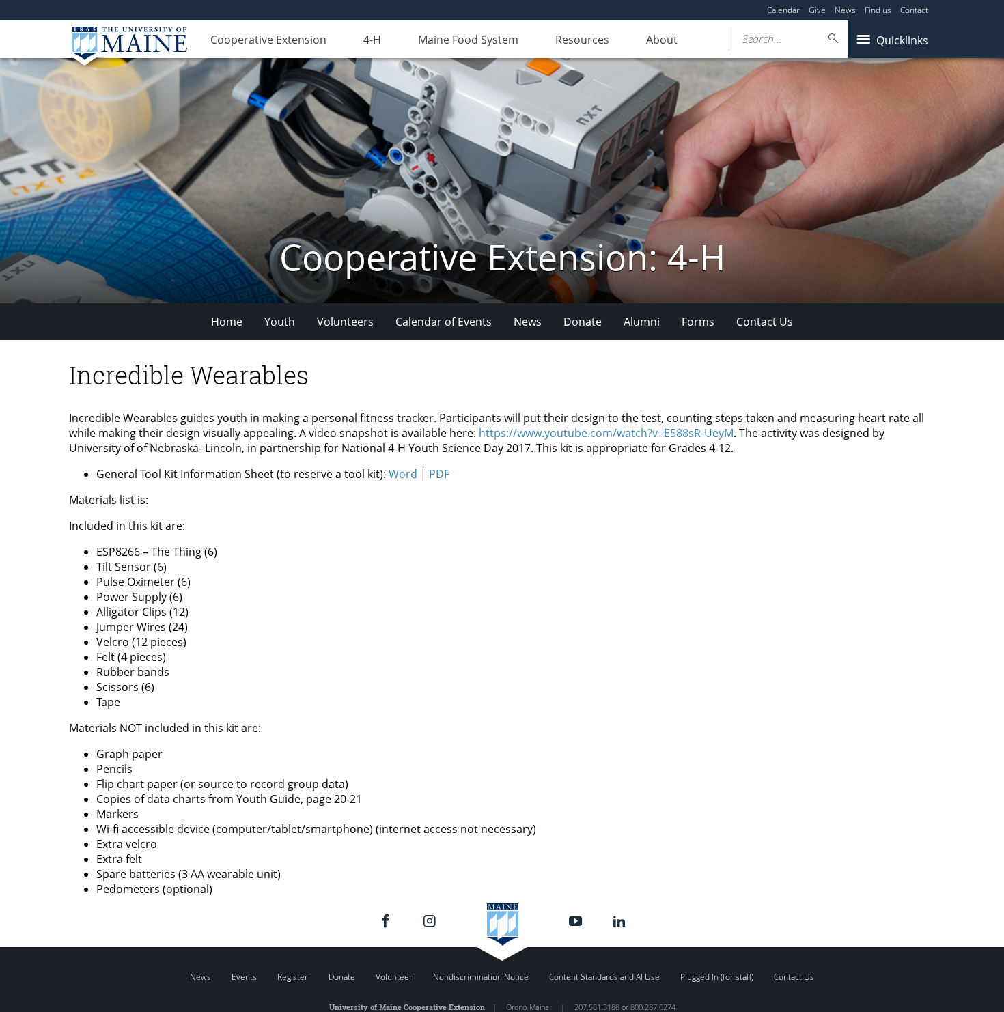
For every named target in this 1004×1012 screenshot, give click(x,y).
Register (292, 977)
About (662, 39)
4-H (372, 39)
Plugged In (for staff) (716, 977)
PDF (439, 473)
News (845, 10)
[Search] (834, 38)
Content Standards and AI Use (604, 977)
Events (244, 977)
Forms (698, 321)
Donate (582, 321)
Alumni (642, 321)
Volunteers (345, 321)
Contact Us (764, 321)
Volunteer (394, 977)
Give (817, 10)
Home (226, 321)
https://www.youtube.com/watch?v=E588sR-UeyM (606, 432)
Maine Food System (468, 39)
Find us (878, 10)
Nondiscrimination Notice (481, 977)
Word (403, 473)
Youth (279, 321)
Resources (582, 39)
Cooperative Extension (268, 39)
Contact (914, 10)
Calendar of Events (443, 321)
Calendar (783, 10)
